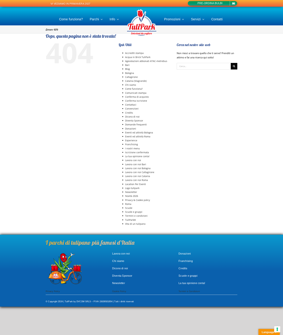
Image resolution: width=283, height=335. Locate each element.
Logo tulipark (132, 188)
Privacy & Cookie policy (137, 200)
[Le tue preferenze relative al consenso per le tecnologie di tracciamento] (277, 329)
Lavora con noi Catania (137, 176)
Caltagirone (131, 77)
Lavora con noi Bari (135, 164)
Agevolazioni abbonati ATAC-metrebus (146, 61)
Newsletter (131, 192)
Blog (127, 68)
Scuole (128, 207)
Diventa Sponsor (134, 120)
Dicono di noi (132, 116)
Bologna (129, 73)
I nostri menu (132, 148)
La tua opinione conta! (137, 156)
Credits (129, 112)
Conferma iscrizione (136, 100)
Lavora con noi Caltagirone (139, 172)
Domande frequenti (136, 124)
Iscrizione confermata (137, 152)
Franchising (131, 144)
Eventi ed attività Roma (137, 136)
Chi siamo (130, 84)
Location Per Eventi (135, 184)
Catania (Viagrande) (136, 80)
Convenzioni (132, 108)
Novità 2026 (131, 195)
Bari (127, 65)
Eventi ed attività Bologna (139, 132)
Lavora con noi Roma (136, 180)
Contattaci (130, 104)
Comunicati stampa (135, 92)
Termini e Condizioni (189, 291)
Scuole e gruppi (133, 211)
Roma (128, 204)
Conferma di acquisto (137, 96)
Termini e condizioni (136, 215)
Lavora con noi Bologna (138, 168)
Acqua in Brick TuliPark (137, 57)
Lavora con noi (133, 160)
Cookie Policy (119, 291)
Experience (131, 140)
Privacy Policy (53, 291)
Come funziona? (134, 88)
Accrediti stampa (134, 53)
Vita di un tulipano (135, 223)
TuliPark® (130, 219)
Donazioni (130, 128)
